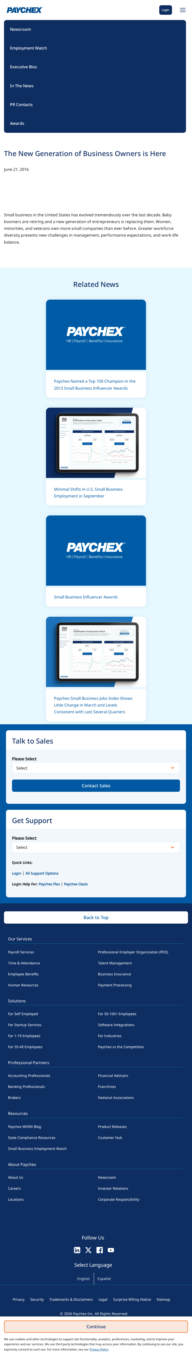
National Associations (116, 1097)
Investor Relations (113, 1188)
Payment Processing (115, 985)
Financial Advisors (113, 1075)
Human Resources (23, 985)
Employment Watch (28, 48)
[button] (182, 10)
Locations (16, 1199)
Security (37, 1299)
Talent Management (115, 963)
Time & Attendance (24, 963)
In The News (22, 86)
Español (104, 1278)
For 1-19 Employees (24, 1035)
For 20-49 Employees (25, 1046)
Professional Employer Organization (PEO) (133, 952)
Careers (14, 1188)
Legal (103, 1299)
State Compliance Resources (32, 1137)
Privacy (18, 1299)
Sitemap (163, 1299)
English (83, 1278)
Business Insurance (114, 974)
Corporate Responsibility (118, 1199)
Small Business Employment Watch (37, 1148)
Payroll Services (21, 952)
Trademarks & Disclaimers (71, 1299)
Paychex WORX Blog (24, 1126)
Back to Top (96, 917)
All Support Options (42, 873)
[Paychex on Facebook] (99, 1249)
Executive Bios (23, 67)
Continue (96, 1326)
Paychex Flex (50, 884)
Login (166, 10)
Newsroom (20, 29)
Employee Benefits (23, 974)
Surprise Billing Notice (132, 1299)
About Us (15, 1177)
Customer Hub (110, 1137)
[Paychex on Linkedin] (77, 1249)
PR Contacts (21, 104)
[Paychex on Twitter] (88, 1249)
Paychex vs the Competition (121, 1046)
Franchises (107, 1086)
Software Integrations (116, 1024)
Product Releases (112, 1126)
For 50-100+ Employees (117, 1013)
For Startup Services (25, 1024)
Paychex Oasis (76, 884)
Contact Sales (96, 786)
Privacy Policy (99, 1349)
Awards (17, 123)
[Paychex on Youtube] (111, 1249)
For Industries (110, 1035)
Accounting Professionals (29, 1075)
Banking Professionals (26, 1086)
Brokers (14, 1097)
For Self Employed (23, 1013)
